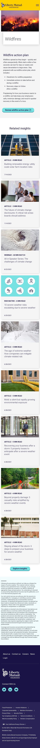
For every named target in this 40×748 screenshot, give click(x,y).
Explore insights (20, 568)
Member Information (26, 710)
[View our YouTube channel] (16, 689)
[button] (37, 5)
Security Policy (18, 713)
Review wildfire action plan (17, 110)
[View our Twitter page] (4, 689)
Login (5, 658)
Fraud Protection (7, 707)
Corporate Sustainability (9, 710)
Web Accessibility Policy (9, 718)
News (32, 654)
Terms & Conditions (26, 716)
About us (6, 654)
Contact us (16, 654)
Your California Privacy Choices (15, 724)
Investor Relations (21, 707)
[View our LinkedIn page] (10, 689)
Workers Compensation (27, 718)
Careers (25, 654)
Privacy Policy (6, 713)
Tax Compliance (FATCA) (9, 716)
